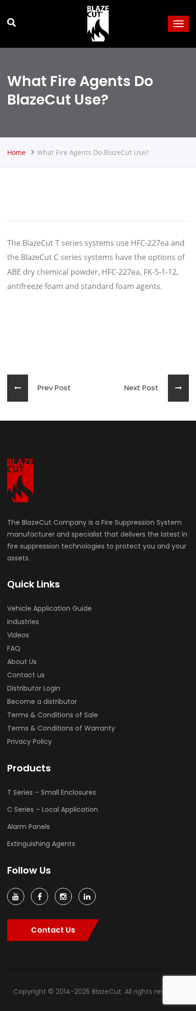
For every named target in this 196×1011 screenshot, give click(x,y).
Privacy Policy (29, 741)
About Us (22, 661)
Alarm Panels (28, 826)
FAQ (13, 648)
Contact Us (53, 929)
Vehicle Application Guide (49, 608)
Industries (23, 621)
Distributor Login (33, 688)
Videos (18, 635)
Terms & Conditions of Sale (52, 715)
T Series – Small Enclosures (51, 792)
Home (16, 152)
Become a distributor (42, 701)
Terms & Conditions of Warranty (61, 728)
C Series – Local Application (52, 809)
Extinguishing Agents (41, 843)
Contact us (26, 675)
